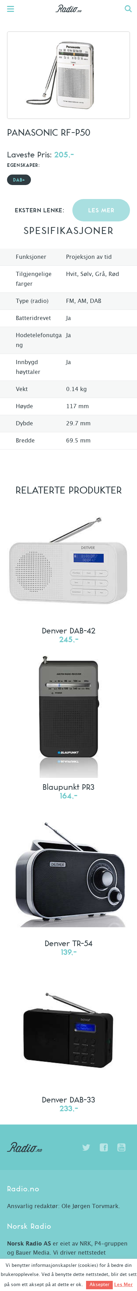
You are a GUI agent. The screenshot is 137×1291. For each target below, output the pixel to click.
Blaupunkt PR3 (68, 787)
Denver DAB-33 (68, 1099)
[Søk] (128, 8)
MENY (14, 8)
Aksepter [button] (99, 1285)
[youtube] (121, 1147)
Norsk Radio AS (29, 1244)
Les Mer (123, 1284)
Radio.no (69, 15)
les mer (101, 211)
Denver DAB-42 (69, 630)
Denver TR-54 (68, 943)
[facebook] (103, 1147)
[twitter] (86, 1147)
